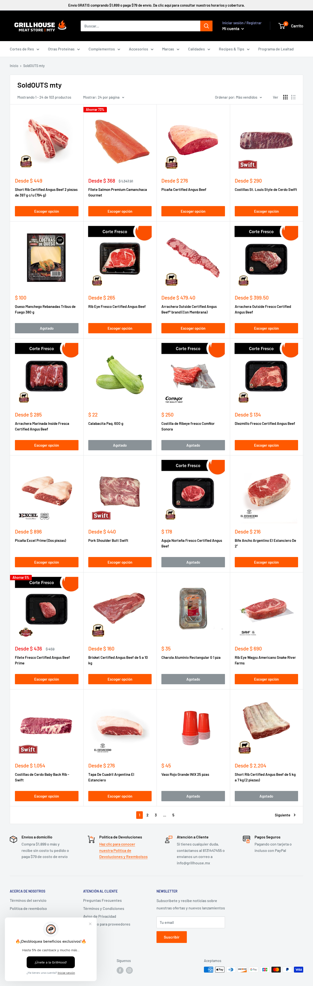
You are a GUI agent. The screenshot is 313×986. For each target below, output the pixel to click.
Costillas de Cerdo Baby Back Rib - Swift (42, 777)
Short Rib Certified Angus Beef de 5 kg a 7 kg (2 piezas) (265, 777)
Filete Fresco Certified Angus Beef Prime (42, 660)
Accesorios (138, 48)
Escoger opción (46, 211)
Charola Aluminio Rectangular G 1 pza (191, 657)
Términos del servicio (28, 900)
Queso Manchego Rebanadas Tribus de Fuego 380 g (45, 309)
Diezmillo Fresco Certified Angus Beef (265, 423)
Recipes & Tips (231, 48)
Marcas (168, 48)
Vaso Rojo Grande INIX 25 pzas (185, 774)
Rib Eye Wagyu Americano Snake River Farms (265, 660)
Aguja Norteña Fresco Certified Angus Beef (191, 543)
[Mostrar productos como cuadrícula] (285, 97)
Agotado (47, 328)
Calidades (196, 48)
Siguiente (282, 815)
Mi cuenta (231, 28)
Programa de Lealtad (276, 48)
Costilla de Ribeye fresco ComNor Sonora (188, 426)
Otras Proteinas (61, 48)
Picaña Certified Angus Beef (183, 189)
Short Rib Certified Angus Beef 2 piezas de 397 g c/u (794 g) (46, 192)
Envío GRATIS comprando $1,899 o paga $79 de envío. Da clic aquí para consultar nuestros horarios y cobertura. (156, 5)
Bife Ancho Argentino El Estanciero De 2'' (265, 543)
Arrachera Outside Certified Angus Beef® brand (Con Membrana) (189, 309)
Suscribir (171, 937)
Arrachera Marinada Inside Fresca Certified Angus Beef (42, 426)
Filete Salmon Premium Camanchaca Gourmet (117, 192)
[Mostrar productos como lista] (293, 97)
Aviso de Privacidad (99, 916)
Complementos (102, 48)
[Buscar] (206, 26)
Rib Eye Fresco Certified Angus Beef (117, 306)
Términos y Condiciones (103, 908)
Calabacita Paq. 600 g (105, 423)
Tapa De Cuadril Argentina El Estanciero (111, 777)
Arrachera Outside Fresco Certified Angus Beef (263, 309)
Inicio (14, 66)
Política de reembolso (28, 908)
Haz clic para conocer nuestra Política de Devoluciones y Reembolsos (123, 850)
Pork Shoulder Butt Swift (108, 540)
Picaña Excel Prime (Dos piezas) (40, 540)
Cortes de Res (22, 48)
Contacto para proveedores (106, 924)
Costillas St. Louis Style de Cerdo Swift (266, 189)
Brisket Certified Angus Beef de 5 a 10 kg (118, 660)
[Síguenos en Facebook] (120, 970)
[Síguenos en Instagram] (129, 970)
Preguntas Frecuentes (102, 900)
